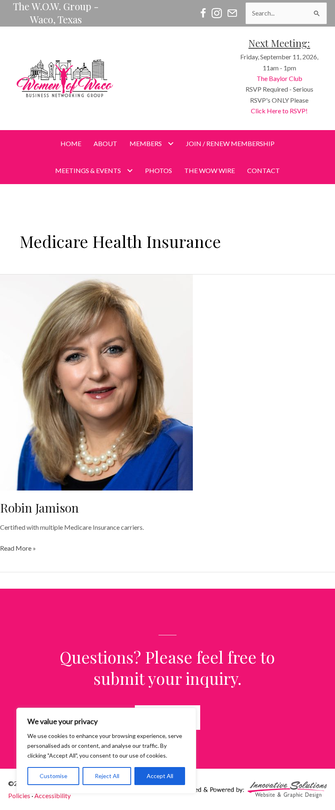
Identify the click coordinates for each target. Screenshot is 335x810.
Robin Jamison (39, 508)
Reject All (107, 775)
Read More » (18, 549)
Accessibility (52, 795)
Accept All (160, 775)
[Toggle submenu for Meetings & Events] (130, 171)
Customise (53, 775)
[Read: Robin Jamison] (96, 382)
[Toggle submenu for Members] (170, 143)
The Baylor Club (279, 78)
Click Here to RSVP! (279, 111)
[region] (106, 751)
